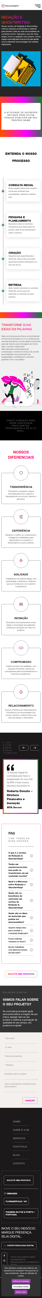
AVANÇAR (30, 1100)
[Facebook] (4, 1256)
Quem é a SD (21, 1130)
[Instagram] (4, 1261)
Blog (16, 1155)
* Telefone (9, 1065)
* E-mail (8, 1047)
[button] (23, 747)
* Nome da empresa (13, 1056)
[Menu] (38, 6)
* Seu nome (9, 1038)
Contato (19, 1163)
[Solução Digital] (10, 6)
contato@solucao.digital (20, 1245)
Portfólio (20, 1146)
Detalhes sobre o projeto (16, 1074)
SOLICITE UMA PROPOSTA (21, 974)
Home (16, 1121)
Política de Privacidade (21, 1281)
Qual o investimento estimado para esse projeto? (20, 1085)
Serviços (19, 1138)
